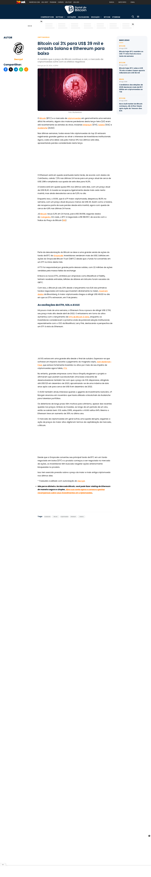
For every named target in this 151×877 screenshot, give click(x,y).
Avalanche (42, 128)
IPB (64, 220)
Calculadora (83, 17)
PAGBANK (53, 2)
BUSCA (111, 2)
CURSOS (61, 2)
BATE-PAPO (122, 2)
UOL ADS (76, 2)
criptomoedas (74, 118)
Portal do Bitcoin (75, 10)
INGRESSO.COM (34, 2)
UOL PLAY (68, 2)
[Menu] (138, 17)
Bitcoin (107, 17)
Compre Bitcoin (47, 17)
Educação (95, 17)
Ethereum (116, 17)
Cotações (71, 17)
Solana (101, 124)
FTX (65, 368)
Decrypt (18, 59)
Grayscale (58, 255)
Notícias (59, 17)
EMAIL (133, 2)
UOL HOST (44, 2)
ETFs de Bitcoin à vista (79, 316)
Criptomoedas (44, 37)
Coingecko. (46, 217)
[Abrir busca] (133, 17)
